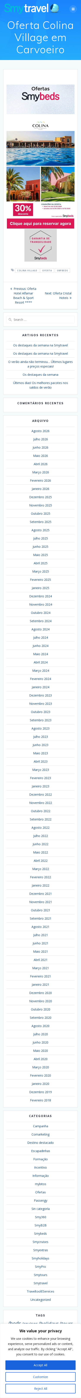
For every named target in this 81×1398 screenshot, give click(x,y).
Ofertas (40, 1192)
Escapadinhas (40, 1151)
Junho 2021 (40, 943)
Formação (40, 1159)
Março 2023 (40, 770)
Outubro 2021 (40, 910)
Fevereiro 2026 (40, 480)
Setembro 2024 (40, 621)
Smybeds (62, 270)
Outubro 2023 (40, 712)
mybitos (40, 1184)
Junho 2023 (40, 745)
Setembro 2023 (40, 720)
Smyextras (40, 1250)
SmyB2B (41, 1225)
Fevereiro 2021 (40, 976)
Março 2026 (40, 472)
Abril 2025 (41, 563)
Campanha (40, 1126)
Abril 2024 (41, 662)
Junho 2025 (40, 547)
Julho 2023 (40, 737)
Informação (40, 1176)
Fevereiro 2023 (40, 778)
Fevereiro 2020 (40, 1075)
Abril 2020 (41, 1059)
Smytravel (41, 1283)
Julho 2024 (40, 637)
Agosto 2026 (40, 431)
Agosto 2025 (40, 530)
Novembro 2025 (40, 505)
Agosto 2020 (40, 1026)
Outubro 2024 (40, 613)
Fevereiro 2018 (40, 1100)
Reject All (40, 1388)
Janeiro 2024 (40, 687)
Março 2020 (40, 1067)
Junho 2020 (40, 1042)
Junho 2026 (40, 447)
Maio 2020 (40, 1051)
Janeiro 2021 (40, 984)
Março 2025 (40, 571)
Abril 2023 (41, 761)
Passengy (40, 1200)
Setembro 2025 (40, 522)
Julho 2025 (40, 538)
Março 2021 (40, 968)
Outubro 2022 (40, 811)
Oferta (47, 270)
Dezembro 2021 (40, 894)
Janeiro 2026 (40, 489)
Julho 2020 (40, 1034)
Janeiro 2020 (40, 1084)
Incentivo (40, 1167)
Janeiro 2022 (40, 885)
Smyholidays (40, 1258)
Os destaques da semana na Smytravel (40, 345)
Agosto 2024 (40, 629)
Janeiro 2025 (40, 588)
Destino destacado (40, 1143)
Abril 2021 (41, 960)
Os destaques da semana (40, 374)
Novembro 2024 (40, 604)
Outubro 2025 (40, 513)
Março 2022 (40, 869)
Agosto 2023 (40, 728)
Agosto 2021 (40, 927)
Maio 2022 (40, 852)
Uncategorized (40, 1300)
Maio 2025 (40, 555)
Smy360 (40, 1217)
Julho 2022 (40, 836)
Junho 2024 (40, 646)
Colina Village (27, 270)
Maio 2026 (40, 456)
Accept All (40, 1365)
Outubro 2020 (40, 1009)
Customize (40, 1377)
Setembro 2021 (40, 918)
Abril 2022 (41, 861)
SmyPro (40, 1266)
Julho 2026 (40, 439)
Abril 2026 (41, 464)
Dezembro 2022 (40, 794)
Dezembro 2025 (40, 497)
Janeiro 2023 (40, 786)
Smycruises (40, 1242)
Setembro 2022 (40, 819)
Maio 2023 (40, 753)
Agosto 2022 (40, 827)
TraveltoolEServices (40, 1291)
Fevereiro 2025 (40, 580)
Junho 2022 (40, 844)
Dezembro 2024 (40, 596)
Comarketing (40, 1134)
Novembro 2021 (40, 902)
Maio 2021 (40, 951)
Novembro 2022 (40, 803)
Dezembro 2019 (40, 1092)
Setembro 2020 (40, 1018)
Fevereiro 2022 (40, 877)
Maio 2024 (40, 654)
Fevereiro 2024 (40, 679)
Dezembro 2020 (40, 993)
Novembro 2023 (40, 704)
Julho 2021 (40, 935)
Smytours (40, 1275)
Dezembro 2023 (40, 695)
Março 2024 (40, 670)
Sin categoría (41, 1209)
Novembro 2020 (40, 1001)
